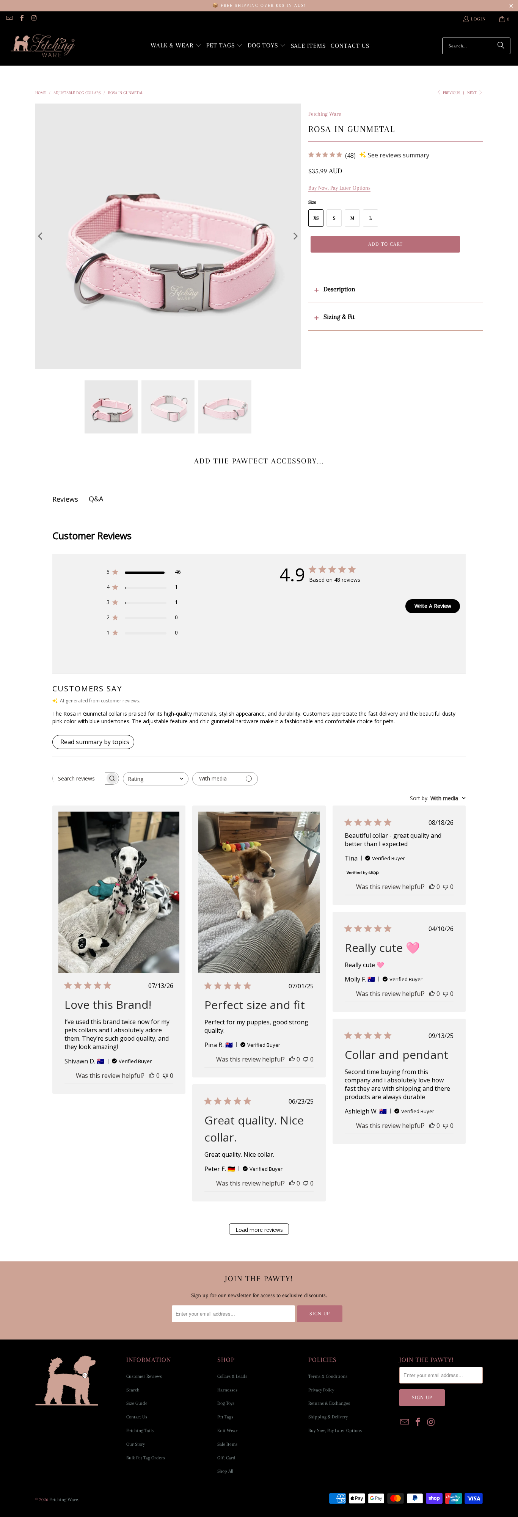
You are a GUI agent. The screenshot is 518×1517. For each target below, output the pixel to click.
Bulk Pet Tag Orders (145, 1457)
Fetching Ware (324, 114)
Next (472, 92)
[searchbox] (79, 778)
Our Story (135, 1444)
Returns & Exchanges (329, 1403)
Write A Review (432, 605)
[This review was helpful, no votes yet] (151, 1075)
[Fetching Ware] (43, 46)
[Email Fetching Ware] (9, 19)
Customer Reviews (144, 1376)
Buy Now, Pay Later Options (335, 1430)
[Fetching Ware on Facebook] (21, 19)
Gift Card (226, 1457)
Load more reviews (259, 1229)
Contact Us (136, 1417)
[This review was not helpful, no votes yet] (165, 1075)
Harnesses (227, 1390)
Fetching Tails (140, 1430)
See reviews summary (398, 155)
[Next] (295, 236)
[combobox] (155, 778)
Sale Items (227, 1444)
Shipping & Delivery (328, 1417)
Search (133, 1390)
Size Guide (137, 1403)
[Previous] (41, 236)
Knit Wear (227, 1430)
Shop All (225, 1471)
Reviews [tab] (65, 499)
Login (478, 19)
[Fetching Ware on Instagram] (33, 19)
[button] (176, 46)
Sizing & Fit (339, 316)
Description (339, 289)
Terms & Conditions (327, 1376)
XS (316, 218)
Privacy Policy (321, 1390)
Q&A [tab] (96, 498)
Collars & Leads (232, 1376)
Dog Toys (225, 1403)
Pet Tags (225, 1417)
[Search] (500, 46)
